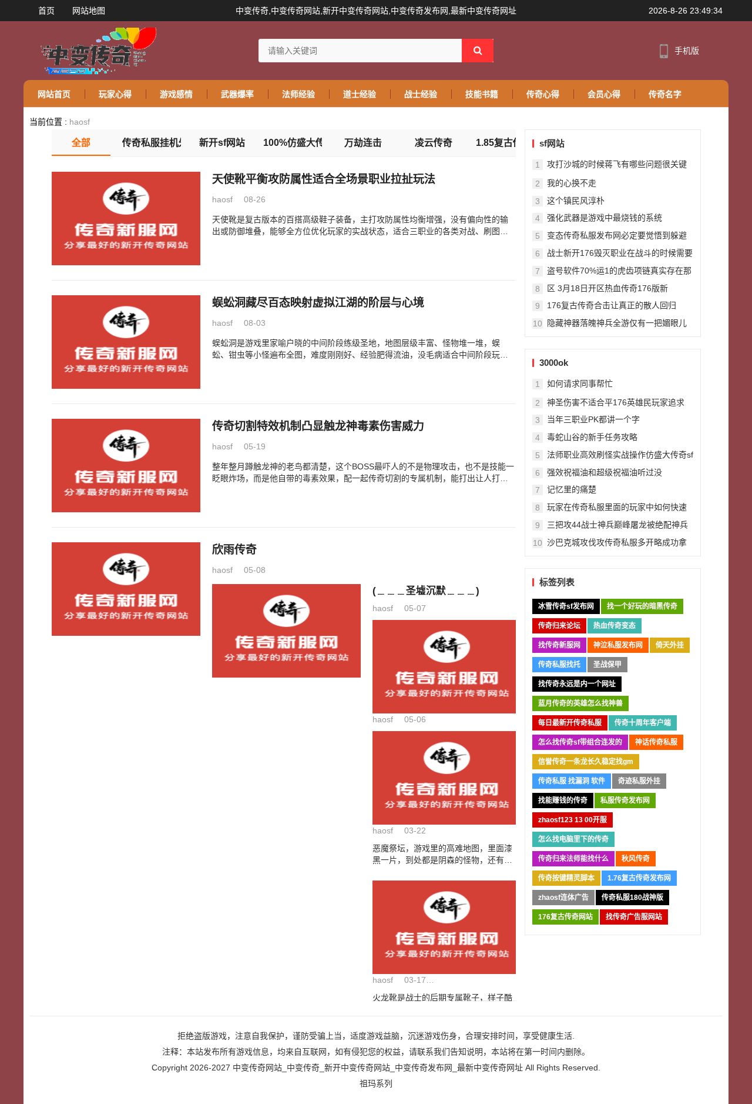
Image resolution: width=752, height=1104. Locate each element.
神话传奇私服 (656, 742)
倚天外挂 (670, 645)
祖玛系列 (376, 1083)
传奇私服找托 (559, 665)
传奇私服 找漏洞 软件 (571, 781)
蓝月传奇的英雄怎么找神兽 (580, 703)
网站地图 (88, 10)
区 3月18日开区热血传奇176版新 (607, 288)
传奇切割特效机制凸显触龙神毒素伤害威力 (318, 426)
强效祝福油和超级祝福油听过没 (604, 472)
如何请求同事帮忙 (580, 383)
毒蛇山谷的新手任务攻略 (592, 437)
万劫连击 (363, 143)
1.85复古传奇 (504, 143)
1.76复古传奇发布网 (639, 878)
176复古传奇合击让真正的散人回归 (611, 305)
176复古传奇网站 (565, 917)
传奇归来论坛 (559, 626)
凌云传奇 (433, 143)
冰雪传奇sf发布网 (566, 606)
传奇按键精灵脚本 (566, 878)
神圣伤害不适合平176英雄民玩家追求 (615, 402)
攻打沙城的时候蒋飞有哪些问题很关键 (617, 164)
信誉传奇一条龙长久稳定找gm (585, 762)
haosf (79, 121)
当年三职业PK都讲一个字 (593, 419)
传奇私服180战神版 (632, 897)
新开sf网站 (222, 143)
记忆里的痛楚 (571, 489)
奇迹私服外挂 (639, 781)
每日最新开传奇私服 (570, 723)
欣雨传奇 (234, 549)
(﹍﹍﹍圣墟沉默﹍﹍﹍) (425, 590)
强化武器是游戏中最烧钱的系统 (604, 217)
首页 (46, 10)
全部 (81, 143)
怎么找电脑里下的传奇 (573, 839)
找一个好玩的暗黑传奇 (642, 606)
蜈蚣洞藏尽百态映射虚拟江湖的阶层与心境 (318, 302)
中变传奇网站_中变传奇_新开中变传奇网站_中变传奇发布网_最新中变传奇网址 (378, 1067)
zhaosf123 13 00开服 (572, 820)
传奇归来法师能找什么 (573, 859)
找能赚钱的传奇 (563, 800)
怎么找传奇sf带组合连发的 (580, 742)
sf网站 (552, 143)
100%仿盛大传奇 (292, 143)
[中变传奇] (95, 50)
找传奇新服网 (559, 645)
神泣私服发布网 (618, 645)
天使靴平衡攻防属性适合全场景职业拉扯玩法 (323, 179)
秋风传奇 (636, 859)
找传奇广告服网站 (634, 917)
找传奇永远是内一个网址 (577, 684)
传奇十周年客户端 (643, 723)
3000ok (553, 363)
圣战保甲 (607, 665)
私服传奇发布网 (625, 800)
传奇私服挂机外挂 (151, 143)
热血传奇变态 (614, 626)
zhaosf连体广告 (563, 897)
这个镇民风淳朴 (576, 200)
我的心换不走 (571, 183)
